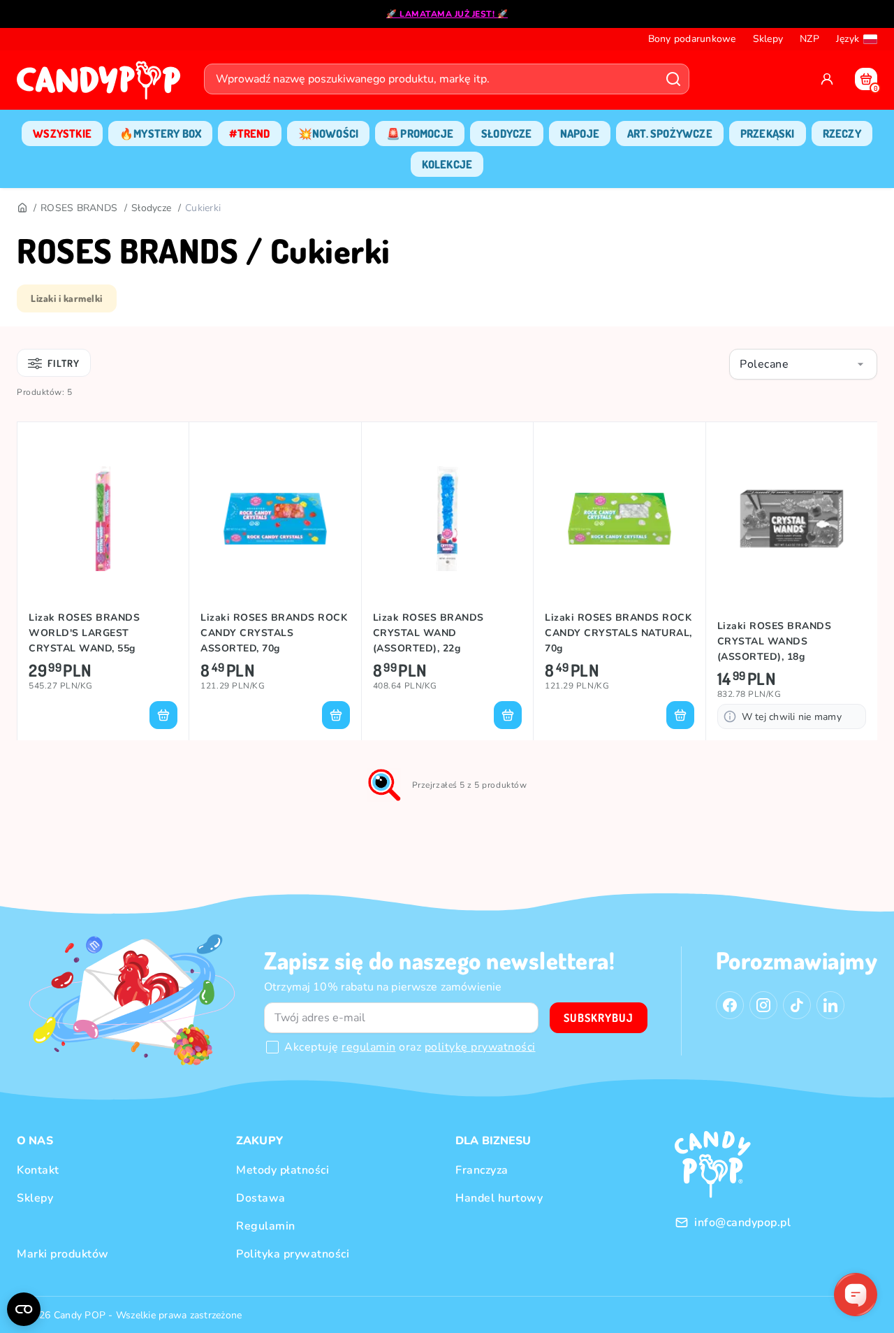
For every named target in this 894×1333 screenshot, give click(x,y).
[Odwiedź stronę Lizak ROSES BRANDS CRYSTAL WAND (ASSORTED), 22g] (447, 519)
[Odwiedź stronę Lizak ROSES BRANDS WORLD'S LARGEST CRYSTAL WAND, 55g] (103, 519)
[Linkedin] (830, 1005)
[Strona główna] (102, 85)
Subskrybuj (598, 1018)
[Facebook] (730, 1005)
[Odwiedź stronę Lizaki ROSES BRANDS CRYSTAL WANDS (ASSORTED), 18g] (792, 519)
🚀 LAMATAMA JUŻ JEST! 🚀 (447, 14)
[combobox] (803, 364)
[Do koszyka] (163, 715)
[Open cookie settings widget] (24, 1309)
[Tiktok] (797, 1005)
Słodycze (151, 208)
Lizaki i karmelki (67, 298)
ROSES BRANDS (79, 208)
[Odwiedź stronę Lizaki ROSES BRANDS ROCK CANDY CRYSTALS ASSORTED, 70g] (275, 519)
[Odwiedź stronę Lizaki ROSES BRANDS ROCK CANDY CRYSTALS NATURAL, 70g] (619, 519)
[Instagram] (763, 1005)
